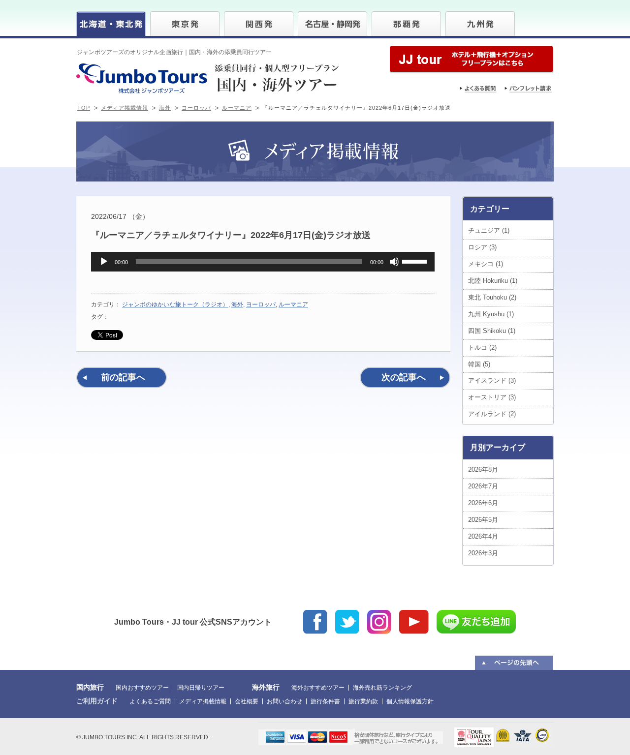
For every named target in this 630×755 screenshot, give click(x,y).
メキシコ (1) (485, 264)
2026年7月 (483, 486)
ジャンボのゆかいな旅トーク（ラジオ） (175, 304)
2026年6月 (483, 503)
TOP (83, 108)
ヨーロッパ (196, 108)
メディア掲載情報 (124, 108)
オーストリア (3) (492, 397)
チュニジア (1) (488, 230)
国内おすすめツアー (142, 687)
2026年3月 (483, 553)
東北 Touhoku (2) (492, 297)
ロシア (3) (482, 247)
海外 (165, 108)
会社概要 (246, 701)
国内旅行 (90, 687)
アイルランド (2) (492, 414)
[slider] (416, 261)
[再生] (104, 262)
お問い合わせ (284, 701)
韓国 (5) (479, 364)
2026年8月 (483, 469)
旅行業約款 (363, 701)
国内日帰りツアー (200, 687)
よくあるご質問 (150, 701)
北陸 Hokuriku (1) (492, 280)
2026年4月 (483, 536)
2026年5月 (483, 519)
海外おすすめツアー (318, 687)
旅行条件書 (325, 701)
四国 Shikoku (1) (491, 330)
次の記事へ (403, 377)
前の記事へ (123, 377)
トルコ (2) (482, 347)
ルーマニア (237, 108)
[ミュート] (394, 262)
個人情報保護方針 (410, 701)
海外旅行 (266, 687)
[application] (263, 262)
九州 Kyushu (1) (491, 314)
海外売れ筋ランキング (382, 687)
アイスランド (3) (492, 380)
